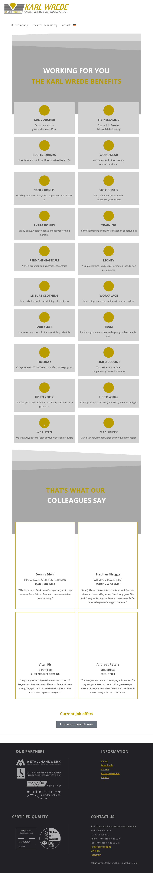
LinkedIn (95, 850)
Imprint (105, 777)
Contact (65, 25)
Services (36, 25)
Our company (19, 25)
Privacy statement (110, 773)
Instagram (96, 854)
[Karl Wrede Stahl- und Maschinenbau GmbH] (36, 8)
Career (104, 761)
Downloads (107, 765)
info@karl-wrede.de (101, 846)
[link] (80, 25)
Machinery (51, 25)
